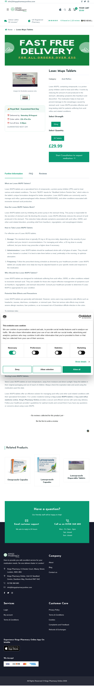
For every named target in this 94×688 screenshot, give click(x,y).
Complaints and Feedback (59, 625)
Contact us (53, 572)
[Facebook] (82, 1)
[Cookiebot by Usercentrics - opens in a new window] (80, 317)
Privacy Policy (54, 610)
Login (6, 610)
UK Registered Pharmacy (37, 21)
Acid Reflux (66, 79)
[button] (47, 420)
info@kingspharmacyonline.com (21, 1)
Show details (80, 362)
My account (8, 615)
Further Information (14, 174)
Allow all (76, 369)
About (51, 562)
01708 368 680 (13, 583)
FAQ (31, 174)
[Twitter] (85, 1)
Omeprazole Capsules (17, 480)
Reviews (43, 174)
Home (9, 30)
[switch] (35, 353)
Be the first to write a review (47, 421)
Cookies (52, 620)
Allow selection (47, 369)
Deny (17, 369)
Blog (50, 567)
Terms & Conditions (11, 620)
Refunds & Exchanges (57, 630)
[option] (12, 20)
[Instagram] (88, 1)
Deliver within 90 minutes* (13, 21)
